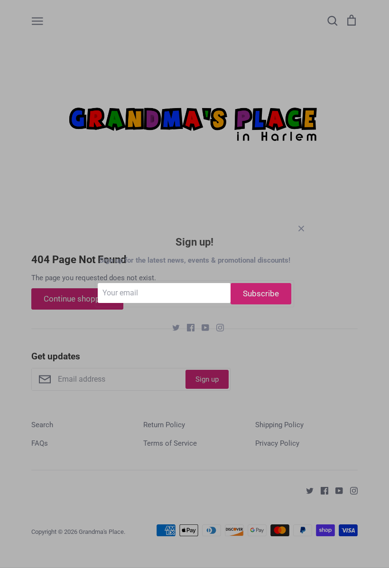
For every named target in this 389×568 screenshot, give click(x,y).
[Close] (301, 228)
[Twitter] (172, 327)
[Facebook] (187, 327)
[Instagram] (216, 327)
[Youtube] (201, 327)
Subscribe (261, 293)
